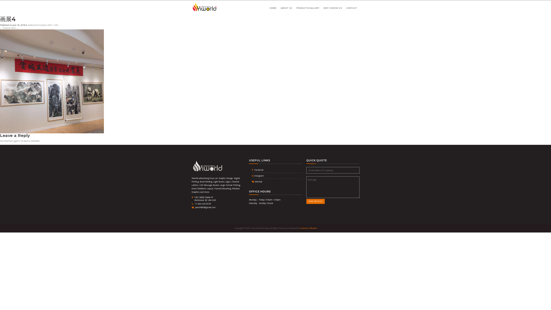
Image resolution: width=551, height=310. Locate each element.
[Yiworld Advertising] (204, 7)
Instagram (259, 175)
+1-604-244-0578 (202, 203)
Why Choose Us (333, 8)
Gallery (31, 25)
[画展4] (52, 81)
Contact (351, 8)
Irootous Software (308, 228)
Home (273, 8)
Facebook (258, 169)
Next (14, 28)
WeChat (258, 181)
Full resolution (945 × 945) (46, 25)
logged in (16, 141)
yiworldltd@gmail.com (205, 207)
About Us (286, 8)
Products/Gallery (307, 8)
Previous (5, 28)
